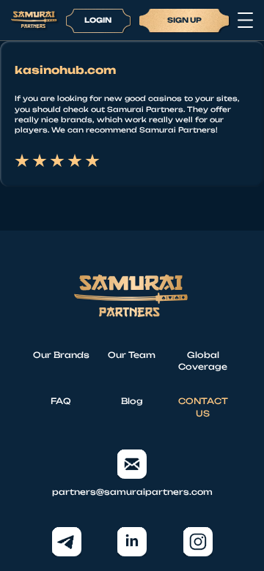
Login (97, 19)
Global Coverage (202, 361)
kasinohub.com (65, 70)
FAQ (61, 401)
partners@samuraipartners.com (132, 492)
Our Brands (61, 355)
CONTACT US (203, 407)
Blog (132, 401)
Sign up (184, 19)
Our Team (131, 355)
